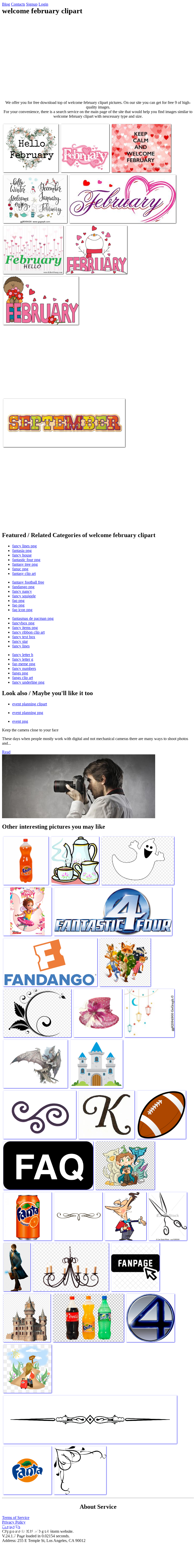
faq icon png (22, 610)
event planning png (27, 712)
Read (6, 752)
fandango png (23, 587)
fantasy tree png (25, 564)
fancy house (22, 555)
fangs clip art (22, 677)
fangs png (20, 673)
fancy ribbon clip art (28, 632)
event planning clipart (29, 704)
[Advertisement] (98, 57)
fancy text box (23, 637)
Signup (32, 4)
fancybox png (23, 623)
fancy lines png (24, 546)
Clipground (25, 1529)
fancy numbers (24, 668)
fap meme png (23, 664)
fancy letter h (22, 655)
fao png (18, 605)
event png (20, 721)
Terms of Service (15, 1517)
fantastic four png (26, 560)
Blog (6, 4)
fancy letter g (22, 659)
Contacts (18, 4)
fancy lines (21, 646)
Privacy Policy (14, 1522)
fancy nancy (22, 591)
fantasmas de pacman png (33, 618)
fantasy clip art (24, 573)
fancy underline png (28, 682)
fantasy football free (28, 582)
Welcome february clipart (23, 165)
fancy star (20, 641)
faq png (18, 600)
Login (43, 4)
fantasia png (22, 550)
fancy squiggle (24, 596)
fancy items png (25, 627)
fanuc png (20, 569)
